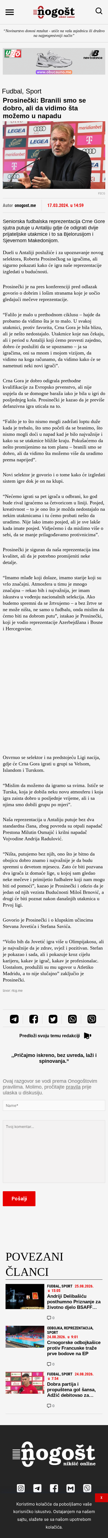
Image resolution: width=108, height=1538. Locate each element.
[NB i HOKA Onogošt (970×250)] (54, 61)
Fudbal (12, 91)
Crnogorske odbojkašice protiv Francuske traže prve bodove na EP (74, 1348)
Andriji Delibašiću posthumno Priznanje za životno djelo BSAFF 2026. (74, 1305)
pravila (73, 1087)
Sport (34, 91)
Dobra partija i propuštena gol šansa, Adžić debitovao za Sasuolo (71, 1392)
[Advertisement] (54, 695)
